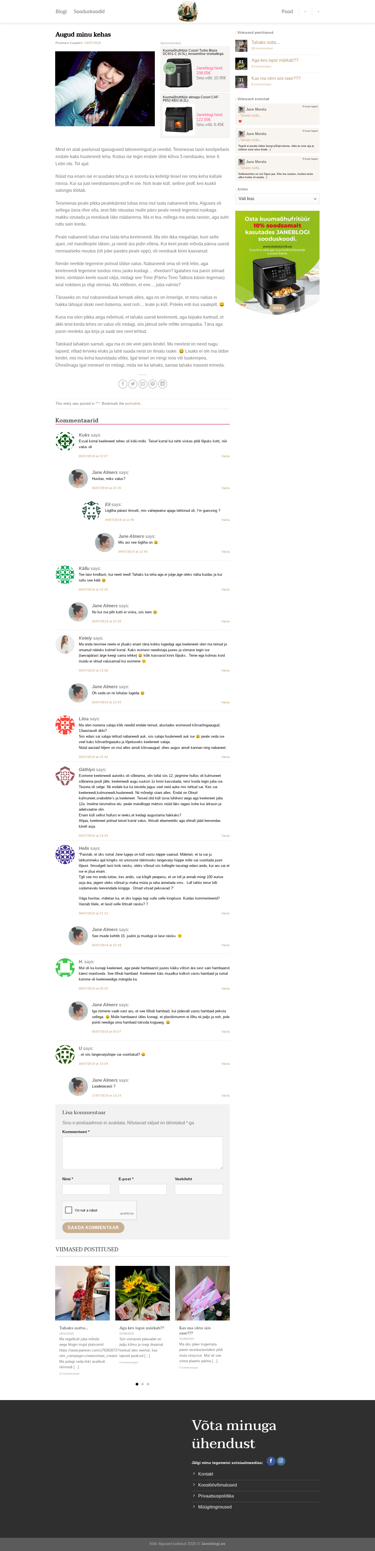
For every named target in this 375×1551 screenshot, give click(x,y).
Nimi (67, 1179)
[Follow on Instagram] (281, 1461)
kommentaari (262, 48)
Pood (287, 11)
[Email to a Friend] (142, 384)
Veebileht (183, 1179)
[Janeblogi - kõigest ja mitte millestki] (188, 11)
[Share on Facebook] (122, 384)
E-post (126, 1179)
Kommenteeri (75, 1131)
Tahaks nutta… (73, 1328)
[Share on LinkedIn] (162, 384)
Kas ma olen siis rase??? (195, 1330)
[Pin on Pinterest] (152, 384)
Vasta (226, 456)
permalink (133, 403)
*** (98, 403)
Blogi (61, 11)
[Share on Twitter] (132, 384)
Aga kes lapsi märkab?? (141, 1328)
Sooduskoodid (89, 11)
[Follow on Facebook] (271, 1461)
